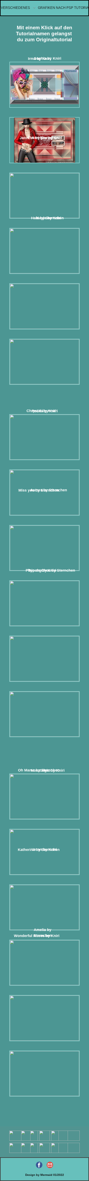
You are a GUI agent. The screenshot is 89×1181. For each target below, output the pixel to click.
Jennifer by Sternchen (39, 138)
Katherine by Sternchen (39, 850)
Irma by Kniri (39, 59)
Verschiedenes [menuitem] (15, 7)
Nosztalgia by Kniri (48, 770)
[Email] (50, 1165)
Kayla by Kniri (48, 218)
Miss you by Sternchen (38, 490)
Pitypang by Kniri (41, 570)
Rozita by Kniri (45, 411)
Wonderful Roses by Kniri (36, 936)
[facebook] (39, 1165)
